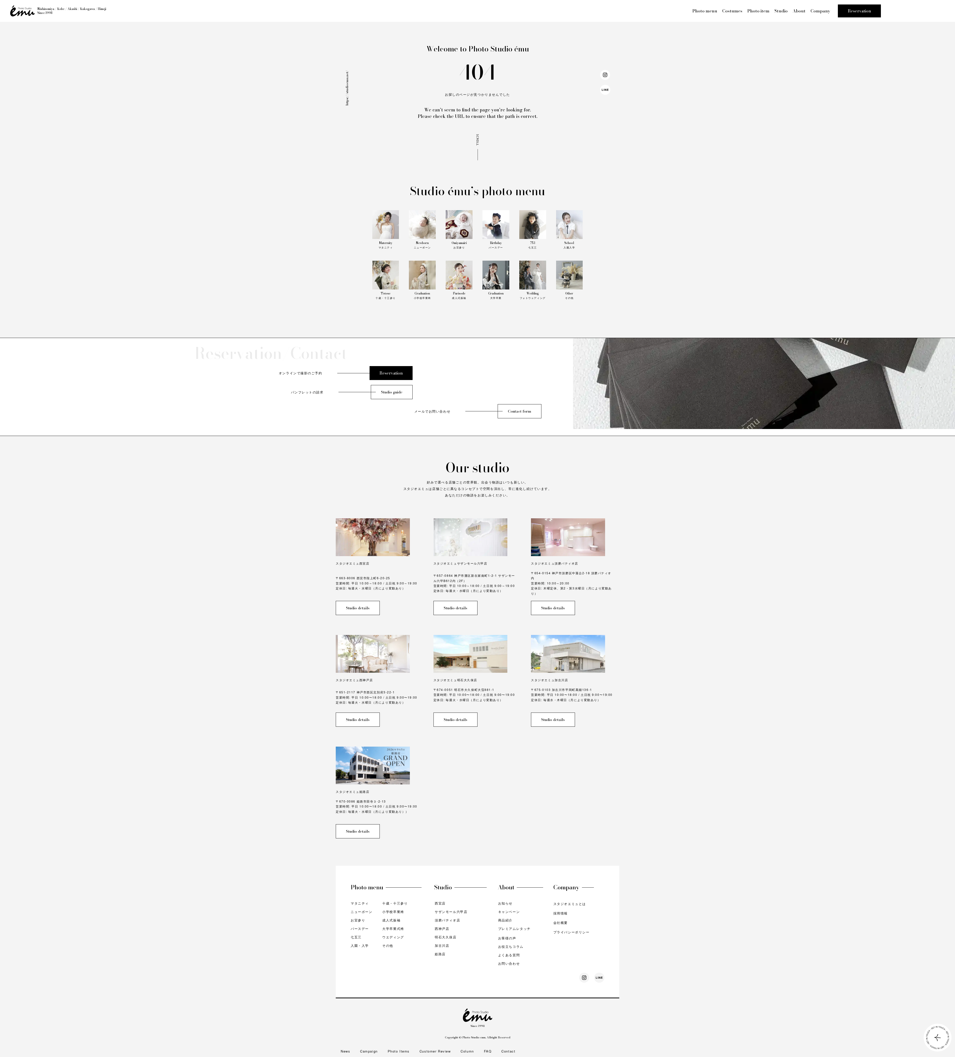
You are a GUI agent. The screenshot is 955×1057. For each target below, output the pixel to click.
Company (820, 11)
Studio (781, 11)
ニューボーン (361, 911)
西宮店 (440, 903)
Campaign (369, 1051)
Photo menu (704, 11)
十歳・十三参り (395, 903)
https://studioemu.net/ (346, 87)
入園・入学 (360, 945)
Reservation (859, 11)
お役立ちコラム (511, 946)
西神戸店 (442, 928)
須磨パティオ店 (447, 920)
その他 (387, 945)
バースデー (360, 928)
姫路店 (440, 954)
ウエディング (393, 937)
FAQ (488, 1051)
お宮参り (358, 920)
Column (467, 1051)
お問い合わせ (509, 963)
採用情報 (560, 913)
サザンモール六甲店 (451, 911)
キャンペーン (509, 911)
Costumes (732, 11)
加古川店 (442, 945)
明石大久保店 (445, 937)
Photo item (758, 11)
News (345, 1051)
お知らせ (505, 903)
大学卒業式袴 (393, 928)
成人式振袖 (391, 920)
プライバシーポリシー (571, 932)
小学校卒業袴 (393, 911)
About (799, 11)
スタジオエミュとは (569, 903)
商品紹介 (505, 920)
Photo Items (399, 1051)
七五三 (356, 937)
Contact (508, 1051)
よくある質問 (509, 955)
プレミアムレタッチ (514, 928)
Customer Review (435, 1051)
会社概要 (560, 922)
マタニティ (360, 903)
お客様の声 (507, 938)
